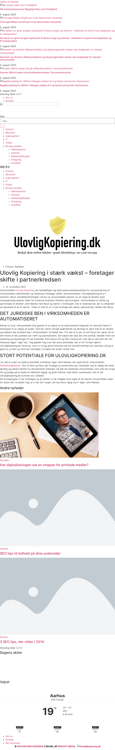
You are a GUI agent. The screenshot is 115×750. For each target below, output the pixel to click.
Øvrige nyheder (14, 146)
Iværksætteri (12, 136)
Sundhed (15, 163)
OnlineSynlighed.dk (10, 365)
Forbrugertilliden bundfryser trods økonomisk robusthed (30, 22)
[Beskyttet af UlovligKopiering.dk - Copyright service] (89, 746)
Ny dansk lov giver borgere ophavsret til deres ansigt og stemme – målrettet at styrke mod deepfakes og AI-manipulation (55, 39)
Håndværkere (18, 149)
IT (7, 139)
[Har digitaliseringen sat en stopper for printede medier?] (49, 456)
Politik (9, 142)
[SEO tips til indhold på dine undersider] (57, 545)
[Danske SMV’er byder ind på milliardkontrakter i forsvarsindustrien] (36, 68)
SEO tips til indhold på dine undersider (30, 553)
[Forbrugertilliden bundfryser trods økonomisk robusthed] (31, 17)
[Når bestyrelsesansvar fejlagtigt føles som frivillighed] (18, 5)
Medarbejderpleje (20, 156)
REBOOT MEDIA (66, 746)
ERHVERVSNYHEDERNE (30, 746)
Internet (15, 152)
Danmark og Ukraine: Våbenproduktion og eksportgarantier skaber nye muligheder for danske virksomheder (50, 58)
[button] (57, 167)
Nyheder (4, 460)
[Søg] (2, 126)
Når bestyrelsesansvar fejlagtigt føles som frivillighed (28, 9)
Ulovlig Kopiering (25, 290)
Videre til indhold (9, 1)
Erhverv (10, 129)
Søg (2, 116)
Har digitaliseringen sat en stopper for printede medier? (44, 465)
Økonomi (10, 132)
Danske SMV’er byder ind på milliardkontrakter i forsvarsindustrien (35, 72)
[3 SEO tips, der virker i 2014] (57, 633)
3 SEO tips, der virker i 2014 (22, 642)
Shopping (16, 159)
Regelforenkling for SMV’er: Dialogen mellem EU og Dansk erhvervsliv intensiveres (44, 85)
